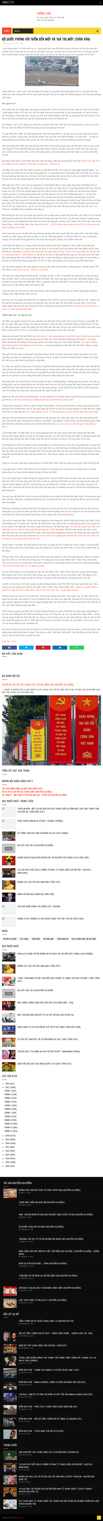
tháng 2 (8, 1094)
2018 (7, 1135)
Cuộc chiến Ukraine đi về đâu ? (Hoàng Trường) (40, 820)
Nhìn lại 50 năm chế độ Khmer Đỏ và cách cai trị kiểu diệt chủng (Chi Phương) (55, 953)
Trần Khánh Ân (62, 939)
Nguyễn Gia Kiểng (9, 939)
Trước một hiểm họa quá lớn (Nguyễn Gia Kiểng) (42, 1202)
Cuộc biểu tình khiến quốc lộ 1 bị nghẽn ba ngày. (23, 565)
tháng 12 (8, 1131)
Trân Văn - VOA (9, 641)
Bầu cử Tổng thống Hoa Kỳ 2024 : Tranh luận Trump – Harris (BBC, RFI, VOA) (55, 1333)
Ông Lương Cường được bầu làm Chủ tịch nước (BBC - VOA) (45, 1002)
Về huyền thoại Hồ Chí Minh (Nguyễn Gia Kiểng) (41, 1226)
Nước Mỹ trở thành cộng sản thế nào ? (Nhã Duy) (43, 1345)
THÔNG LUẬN (44, 13)
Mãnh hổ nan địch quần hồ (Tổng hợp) (35, 894)
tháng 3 (8, 1097)
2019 (7, 1139)
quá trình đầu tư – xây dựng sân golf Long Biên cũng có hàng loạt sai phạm (66, 336)
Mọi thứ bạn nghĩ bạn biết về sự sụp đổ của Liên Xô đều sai (45, 1014)
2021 (7, 1146)
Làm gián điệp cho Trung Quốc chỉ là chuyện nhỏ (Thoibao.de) (49, 1451)
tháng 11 (8, 1127)
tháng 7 (8, 1112)
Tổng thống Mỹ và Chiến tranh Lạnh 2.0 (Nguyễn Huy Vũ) (46, 1320)
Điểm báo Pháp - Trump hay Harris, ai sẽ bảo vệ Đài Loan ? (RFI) (49, 1369)
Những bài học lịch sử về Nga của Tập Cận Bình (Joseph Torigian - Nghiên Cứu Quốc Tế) (56, 1478)
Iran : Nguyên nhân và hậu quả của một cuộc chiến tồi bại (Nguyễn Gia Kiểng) (56, 1214)
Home (6, 31)
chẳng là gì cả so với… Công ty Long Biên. (29, 269)
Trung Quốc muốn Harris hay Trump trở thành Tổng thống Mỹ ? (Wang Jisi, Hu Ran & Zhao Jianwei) (57, 1359)
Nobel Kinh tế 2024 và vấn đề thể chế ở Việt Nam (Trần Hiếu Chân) (49, 1026)
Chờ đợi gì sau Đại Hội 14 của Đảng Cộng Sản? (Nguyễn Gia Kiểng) (50, 1287)
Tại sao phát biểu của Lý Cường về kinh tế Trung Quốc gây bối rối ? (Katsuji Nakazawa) (55, 1465)
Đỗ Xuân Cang (48, 939)
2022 (7, 1150)
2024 (7, 1158)
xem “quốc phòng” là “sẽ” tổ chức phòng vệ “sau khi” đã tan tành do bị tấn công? (62, 411)
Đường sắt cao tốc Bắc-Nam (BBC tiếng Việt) (38, 881)
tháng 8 (8, 1116)
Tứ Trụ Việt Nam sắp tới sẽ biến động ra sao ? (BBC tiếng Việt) (47, 1039)
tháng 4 (8, 1101)
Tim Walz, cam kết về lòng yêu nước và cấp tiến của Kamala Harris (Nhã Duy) (55, 1394)
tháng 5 (8, 1105)
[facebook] (100, 2)
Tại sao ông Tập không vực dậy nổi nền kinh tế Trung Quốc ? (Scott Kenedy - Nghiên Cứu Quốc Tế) (56, 1490)
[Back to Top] (99, 1518)
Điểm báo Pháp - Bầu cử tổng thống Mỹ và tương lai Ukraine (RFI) (50, 1418)
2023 (7, 1154)
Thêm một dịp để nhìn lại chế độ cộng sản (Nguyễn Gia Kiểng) (48, 1275)
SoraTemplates (18, 1518)
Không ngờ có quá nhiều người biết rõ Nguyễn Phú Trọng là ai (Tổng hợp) (53, 857)
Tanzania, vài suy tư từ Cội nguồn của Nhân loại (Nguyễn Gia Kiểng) (51, 1238)
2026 (7, 1166)
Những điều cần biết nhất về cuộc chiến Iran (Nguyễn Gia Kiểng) (50, 1189)
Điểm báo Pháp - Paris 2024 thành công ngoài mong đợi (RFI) (48, 1406)
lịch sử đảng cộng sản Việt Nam (84, 939)
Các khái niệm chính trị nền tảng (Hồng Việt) (22, 788)
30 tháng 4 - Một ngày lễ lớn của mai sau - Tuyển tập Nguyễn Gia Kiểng (34, 794)
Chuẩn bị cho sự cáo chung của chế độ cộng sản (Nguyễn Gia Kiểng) (38, 684)
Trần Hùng (36, 939)
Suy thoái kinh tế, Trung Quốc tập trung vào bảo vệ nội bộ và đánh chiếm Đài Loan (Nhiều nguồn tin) (59, 1502)
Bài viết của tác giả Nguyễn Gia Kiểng (35, 845)
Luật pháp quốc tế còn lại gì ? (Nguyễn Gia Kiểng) (43, 1299)
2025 (7, 1162)
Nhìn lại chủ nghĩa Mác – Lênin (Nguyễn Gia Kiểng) (43, 1263)
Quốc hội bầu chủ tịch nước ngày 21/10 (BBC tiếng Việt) (44, 1063)
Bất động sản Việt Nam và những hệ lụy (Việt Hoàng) (42, 832)
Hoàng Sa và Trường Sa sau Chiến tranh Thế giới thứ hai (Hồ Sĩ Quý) (50, 918)
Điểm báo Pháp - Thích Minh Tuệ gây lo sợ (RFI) (41, 1430)
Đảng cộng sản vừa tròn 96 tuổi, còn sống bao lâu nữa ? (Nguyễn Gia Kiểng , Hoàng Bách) (59, 1252)
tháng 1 (8, 1090)
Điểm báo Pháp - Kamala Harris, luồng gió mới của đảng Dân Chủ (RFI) (52, 1382)
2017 (7, 1087)
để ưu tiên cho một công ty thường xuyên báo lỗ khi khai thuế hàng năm (40, 399)
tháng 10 (8, 1123)
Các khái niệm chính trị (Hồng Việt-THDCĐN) (38, 906)
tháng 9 (8, 1119)
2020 (7, 1143)
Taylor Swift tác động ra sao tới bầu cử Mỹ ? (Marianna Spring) (48, 1051)
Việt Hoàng (24, 939)
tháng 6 (8, 1108)
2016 (7, 1083)
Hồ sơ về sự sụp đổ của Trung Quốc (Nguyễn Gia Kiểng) (27, 791)
